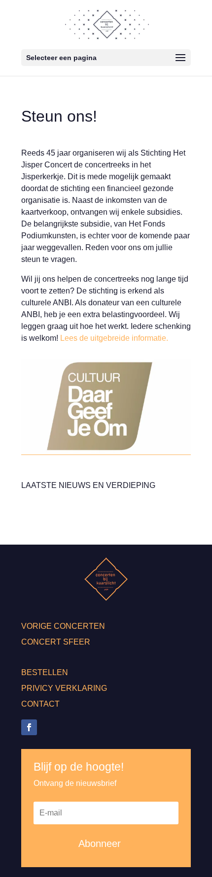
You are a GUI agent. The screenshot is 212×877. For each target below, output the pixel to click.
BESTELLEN (44, 672)
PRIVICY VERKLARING (64, 688)
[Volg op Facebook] (29, 727)
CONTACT (40, 704)
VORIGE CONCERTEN (63, 626)
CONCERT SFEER (55, 642)
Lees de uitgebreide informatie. (114, 338)
